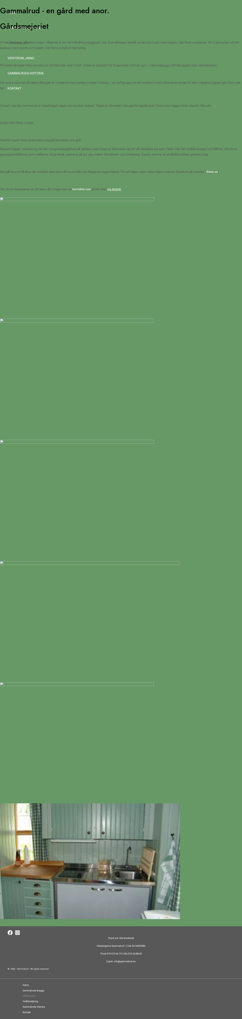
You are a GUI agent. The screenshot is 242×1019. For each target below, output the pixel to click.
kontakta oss (81, 189)
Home (26, 985)
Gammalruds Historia (34, 1007)
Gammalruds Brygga (33, 990)
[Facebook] (10, 934)
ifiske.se (212, 172)
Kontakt (27, 1012)
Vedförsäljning (30, 1001)
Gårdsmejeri (29, 996)
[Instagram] (17, 934)
